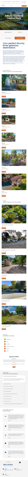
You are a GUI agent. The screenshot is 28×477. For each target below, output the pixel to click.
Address (6, 468)
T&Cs (14, 367)
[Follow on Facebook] (20, 462)
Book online (24, 5)
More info (3, 96)
